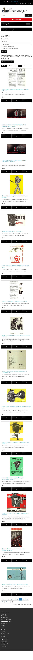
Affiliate (3, 635)
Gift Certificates (5, 633)
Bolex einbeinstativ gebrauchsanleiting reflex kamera (15, 196)
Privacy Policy (4, 617)
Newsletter (3, 646)
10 (17, 599)
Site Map (3, 627)
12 (23, 599)
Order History (4, 643)
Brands (3, 631)
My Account (4, 641)
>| (12, 602)
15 (6, 602)
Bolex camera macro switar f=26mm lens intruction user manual (14, 125)
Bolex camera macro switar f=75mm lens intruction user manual (14, 161)
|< (3, 599)
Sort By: (4, 66)
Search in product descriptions (10, 48)
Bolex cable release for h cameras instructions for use (15, 89)
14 (2, 602)
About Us (3, 614)
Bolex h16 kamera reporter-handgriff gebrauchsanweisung (12, 478)
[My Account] (23, 3)
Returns (3, 625)
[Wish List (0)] (25, 3)
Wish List (3, 644)
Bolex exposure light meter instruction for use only (15, 266)
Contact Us (4, 623)
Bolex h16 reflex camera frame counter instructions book (13, 549)
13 (27, 599)
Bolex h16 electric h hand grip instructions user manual (16, 442)
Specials (3, 636)
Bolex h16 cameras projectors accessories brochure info (14, 371)
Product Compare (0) (7, 62)
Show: (20, 66)
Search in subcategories (8, 46)
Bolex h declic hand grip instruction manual (14, 301)
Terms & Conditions (6, 619)
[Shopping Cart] (28, 3)
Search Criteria (4, 39)
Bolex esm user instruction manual (12, 231)
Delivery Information (6, 616)
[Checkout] (30, 3)
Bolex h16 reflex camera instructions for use (15, 584)
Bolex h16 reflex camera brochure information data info (15, 514)
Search (9, 29)
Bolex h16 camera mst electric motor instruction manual (16, 336)
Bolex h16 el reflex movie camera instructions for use (16, 407)
